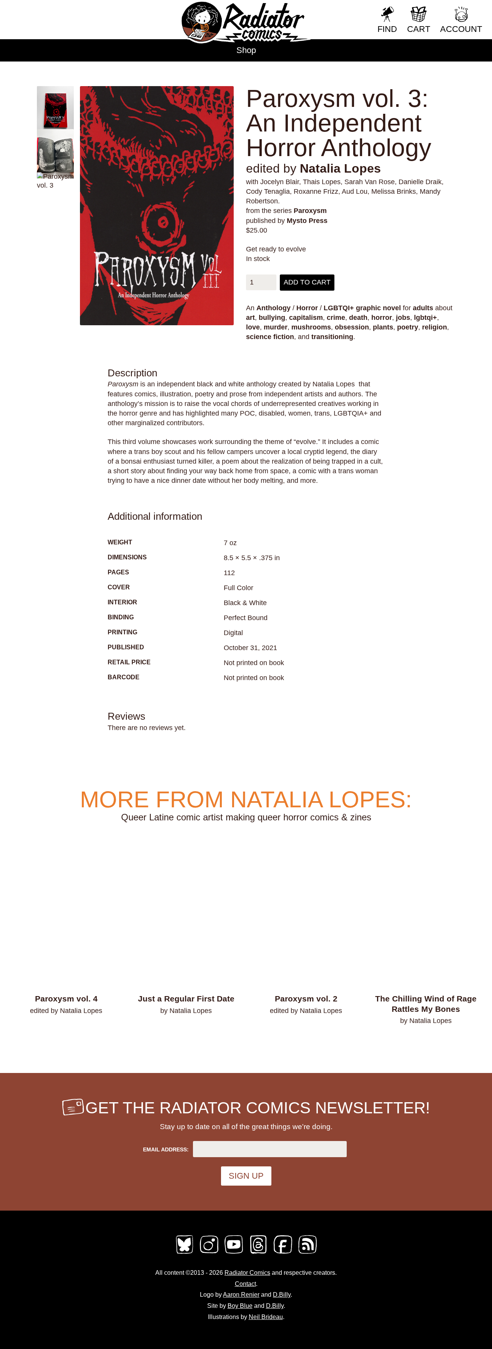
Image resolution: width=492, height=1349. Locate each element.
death (358, 317)
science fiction (270, 337)
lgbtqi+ (425, 317)
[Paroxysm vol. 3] (157, 205)
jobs (403, 317)
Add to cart (307, 282)
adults (423, 308)
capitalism (306, 317)
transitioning (332, 337)
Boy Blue (240, 1305)
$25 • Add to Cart (66, 1031)
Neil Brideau (266, 1317)
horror (381, 317)
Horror (307, 308)
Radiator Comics (247, 1272)
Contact (245, 1284)
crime (336, 317)
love (253, 327)
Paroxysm (310, 211)
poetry (407, 327)
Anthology (273, 308)
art (250, 317)
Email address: (166, 1149)
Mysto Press (307, 221)
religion (434, 327)
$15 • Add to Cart (426, 1041)
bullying (272, 317)
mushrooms (311, 327)
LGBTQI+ (339, 308)
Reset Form (345, 11)
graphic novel (378, 308)
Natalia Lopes (340, 168)
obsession (352, 327)
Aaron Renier (241, 1294)
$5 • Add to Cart (186, 1031)
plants (383, 327)
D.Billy (282, 1294)
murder (276, 327)
